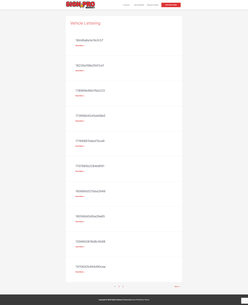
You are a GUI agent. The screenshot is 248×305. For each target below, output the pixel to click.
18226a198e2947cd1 (90, 65)
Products (126, 5)
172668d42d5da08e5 (90, 115)
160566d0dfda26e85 (90, 216)
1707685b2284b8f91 (90, 166)
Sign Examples (139, 5)
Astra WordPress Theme (140, 300)
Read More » (80, 45)
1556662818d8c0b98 (90, 241)
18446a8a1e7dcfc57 (89, 40)
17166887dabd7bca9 (90, 141)
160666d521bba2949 (90, 191)
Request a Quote (152, 5)
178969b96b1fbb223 (90, 90)
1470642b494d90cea (90, 266)
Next (177, 286)
